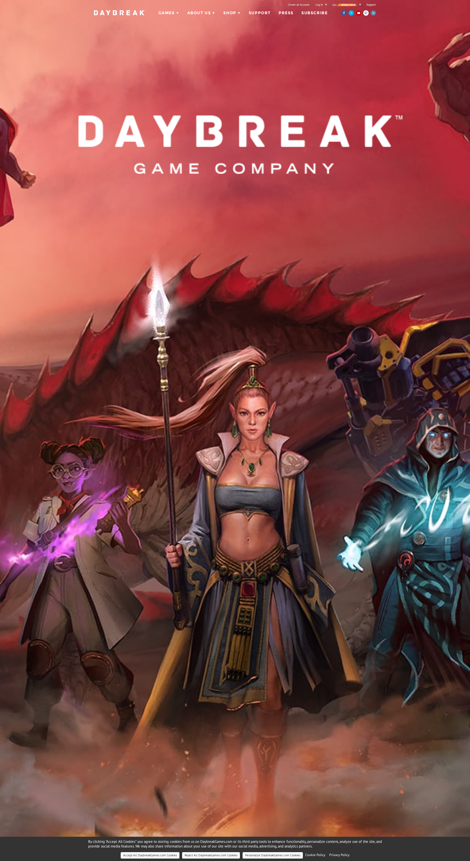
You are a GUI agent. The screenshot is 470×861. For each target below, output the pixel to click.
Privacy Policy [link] (339, 855)
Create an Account (298, 4)
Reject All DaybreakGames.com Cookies (211, 855)
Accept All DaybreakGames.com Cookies (150, 855)
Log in (319, 4)
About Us (199, 13)
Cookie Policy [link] (315, 855)
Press (286, 13)
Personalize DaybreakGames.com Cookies (272, 855)
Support (371, 4)
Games (166, 13)
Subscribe (314, 13)
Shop (229, 13)
